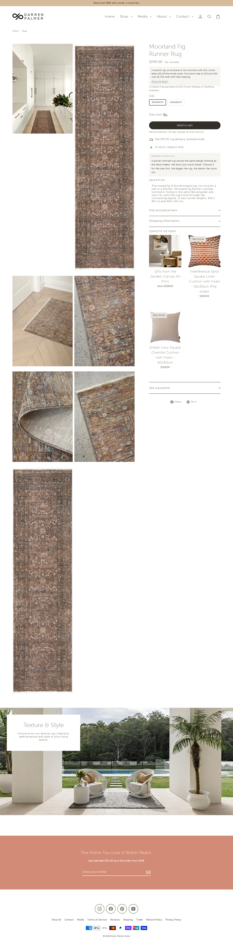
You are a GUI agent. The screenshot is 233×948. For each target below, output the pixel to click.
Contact (183, 16)
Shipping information (164, 221)
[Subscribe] (148, 872)
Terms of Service (97, 920)
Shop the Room (159, 82)
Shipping (128, 920)
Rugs (24, 31)
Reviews (115, 920)
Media (143, 16)
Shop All (56, 920)
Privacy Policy (173, 920)
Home (110, 16)
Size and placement (163, 210)
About (162, 16)
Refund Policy (154, 920)
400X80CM (176, 102)
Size (152, 96)
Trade (139, 920)
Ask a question (159, 388)
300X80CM (157, 102)
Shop (124, 16)
